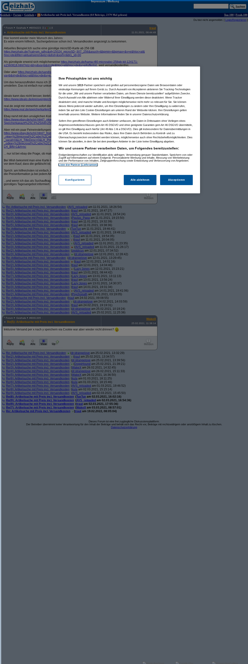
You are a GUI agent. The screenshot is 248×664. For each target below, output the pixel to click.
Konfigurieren (75, 179)
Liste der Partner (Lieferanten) (78, 164)
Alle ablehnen (140, 179)
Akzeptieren (176, 179)
